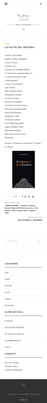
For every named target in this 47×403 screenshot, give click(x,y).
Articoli (8, 299)
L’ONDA (9, 321)
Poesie (7, 44)
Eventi (7, 292)
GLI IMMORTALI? (13, 341)
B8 (39, 394)
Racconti (8, 286)
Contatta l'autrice (11, 366)
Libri (7, 273)
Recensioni (9, 305)
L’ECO (8, 347)
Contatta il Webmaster (13, 370)
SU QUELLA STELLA (14, 334)
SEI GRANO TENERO (14, 327)
